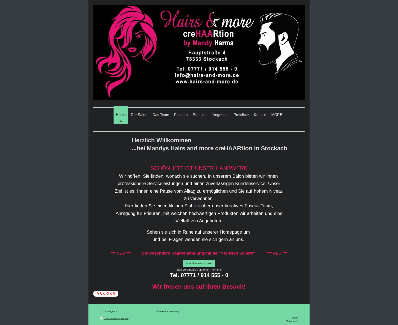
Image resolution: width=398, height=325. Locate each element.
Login (295, 317)
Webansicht (292, 321)
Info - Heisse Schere (199, 263)
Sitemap (124, 318)
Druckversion (111, 318)
